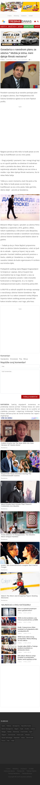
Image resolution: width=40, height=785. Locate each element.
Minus (25, 359)
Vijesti (3, 26)
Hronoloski (14, 359)
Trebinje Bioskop (27, 773)
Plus (20, 359)
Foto (8, 740)
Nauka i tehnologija (7, 737)
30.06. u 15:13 (27, 633)
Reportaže (16, 737)
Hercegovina (16, 726)
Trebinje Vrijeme (31, 771)
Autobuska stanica (9, 771)
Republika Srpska (26, 726)
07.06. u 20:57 (27, 662)
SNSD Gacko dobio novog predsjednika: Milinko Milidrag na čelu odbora (27, 638)
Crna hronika (24, 731)
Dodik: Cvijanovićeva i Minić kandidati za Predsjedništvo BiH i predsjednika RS (28, 629)
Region (16, 729)
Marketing (16, 15)
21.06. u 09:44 (27, 643)
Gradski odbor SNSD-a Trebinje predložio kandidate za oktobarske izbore (28, 648)
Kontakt (31, 15)
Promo (3, 740)
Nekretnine (28, 26)
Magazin (4, 734)
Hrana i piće (20, 734)
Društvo (12, 26)
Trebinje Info (20, 771)
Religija (4, 731)
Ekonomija (16, 731)
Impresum (24, 15)
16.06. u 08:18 (27, 652)
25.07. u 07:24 (27, 613)
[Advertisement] (20, 128)
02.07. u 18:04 (27, 622)
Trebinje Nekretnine (14, 773)
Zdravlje (27, 734)
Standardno (5, 359)
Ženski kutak (29, 737)
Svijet (21, 729)
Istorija (23, 737)
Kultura (33, 729)
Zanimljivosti (11, 734)
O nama (10, 15)
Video (12, 740)
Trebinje (9, 726)
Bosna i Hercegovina (7, 729)
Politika (2, 59)
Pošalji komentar (30, 397)
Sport (20, 26)
